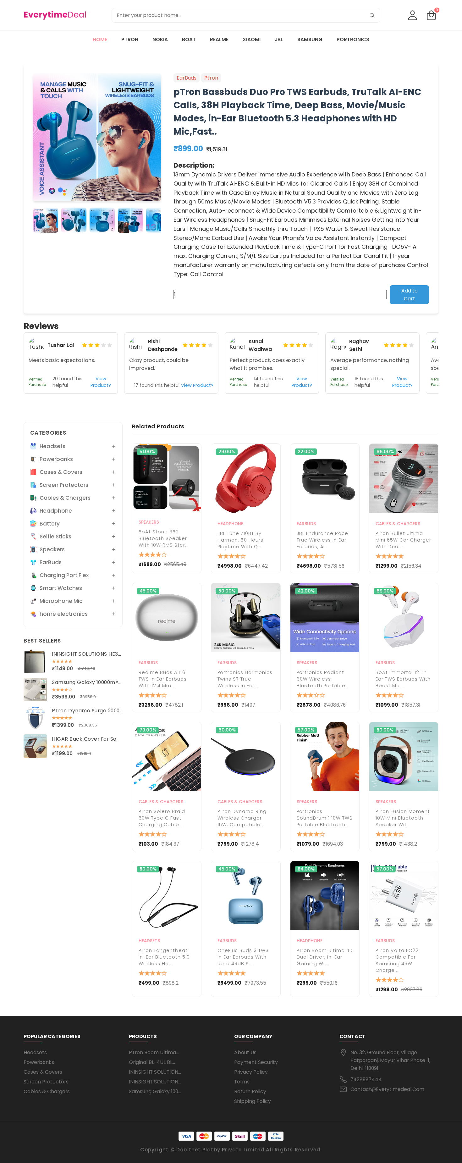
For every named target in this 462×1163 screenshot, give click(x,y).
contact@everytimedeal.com (387, 1089)
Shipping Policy (252, 1101)
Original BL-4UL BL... (152, 1062)
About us (245, 1052)
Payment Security (256, 1062)
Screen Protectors (46, 1081)
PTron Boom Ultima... (154, 1052)
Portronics (353, 39)
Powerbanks (39, 1062)
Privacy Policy (251, 1072)
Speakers (149, 522)
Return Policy (250, 1091)
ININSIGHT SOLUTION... (155, 1072)
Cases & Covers (43, 1072)
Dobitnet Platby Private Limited (220, 1149)
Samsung (309, 39)
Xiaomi (252, 39)
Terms (242, 1081)
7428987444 (366, 1079)
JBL (279, 39)
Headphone (230, 524)
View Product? (101, 382)
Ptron (129, 39)
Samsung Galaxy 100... (155, 1091)
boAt (189, 39)
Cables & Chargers (398, 524)
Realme (219, 39)
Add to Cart (409, 294)
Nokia (160, 39)
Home (100, 39)
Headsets (149, 941)
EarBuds (306, 524)
